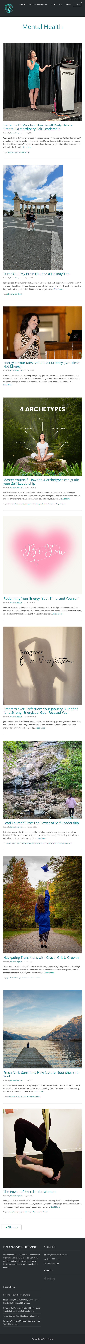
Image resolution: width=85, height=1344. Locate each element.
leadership (52, 843)
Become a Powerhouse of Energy (17, 1295)
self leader (68, 843)
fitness (15, 1212)
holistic (26, 1097)
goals (29, 504)
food (13, 1097)
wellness (62, 504)
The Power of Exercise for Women (29, 1191)
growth (9, 978)
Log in (77, 4)
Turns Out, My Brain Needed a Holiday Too (36, 273)
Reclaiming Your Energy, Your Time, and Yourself (40, 598)
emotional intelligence (27, 843)
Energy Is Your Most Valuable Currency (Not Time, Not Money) (41, 364)
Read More (27, 147)
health (46, 843)
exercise (9, 1212)
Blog (60, 4)
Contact (53, 4)
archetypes (15, 504)
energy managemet (13, 152)
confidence (23, 504)
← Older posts (12, 1227)
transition (31, 978)
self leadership (25, 152)
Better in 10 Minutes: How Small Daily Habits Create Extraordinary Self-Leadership (37, 127)
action (9, 504)
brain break (18, 294)
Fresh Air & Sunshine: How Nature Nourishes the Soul (40, 1074)
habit (21, 1097)
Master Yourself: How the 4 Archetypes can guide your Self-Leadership (41, 481)
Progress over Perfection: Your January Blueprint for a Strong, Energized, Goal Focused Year (40, 711)
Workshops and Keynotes (37, 4)
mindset (24, 978)
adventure (10, 294)
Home (22, 4)
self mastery (55, 504)
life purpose (60, 843)
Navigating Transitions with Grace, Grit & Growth (41, 957)
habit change (36, 504)
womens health (42, 1212)
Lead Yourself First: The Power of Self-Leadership (41, 823)
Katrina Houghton (16, 133)
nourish (31, 1097)
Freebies (68, 4)
